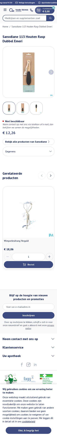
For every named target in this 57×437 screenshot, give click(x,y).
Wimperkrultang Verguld (16, 240)
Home (5, 26)
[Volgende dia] (50, 175)
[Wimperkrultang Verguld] (28, 212)
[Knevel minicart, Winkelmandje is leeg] (38, 10)
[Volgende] (51, 72)
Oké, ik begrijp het (28, 430)
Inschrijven (28, 315)
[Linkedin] (35, 364)
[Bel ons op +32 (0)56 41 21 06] (31, 10)
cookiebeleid (28, 421)
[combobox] (25, 18)
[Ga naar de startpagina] (19, 10)
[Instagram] (28, 364)
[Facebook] (21, 364)
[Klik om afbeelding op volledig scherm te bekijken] (28, 72)
